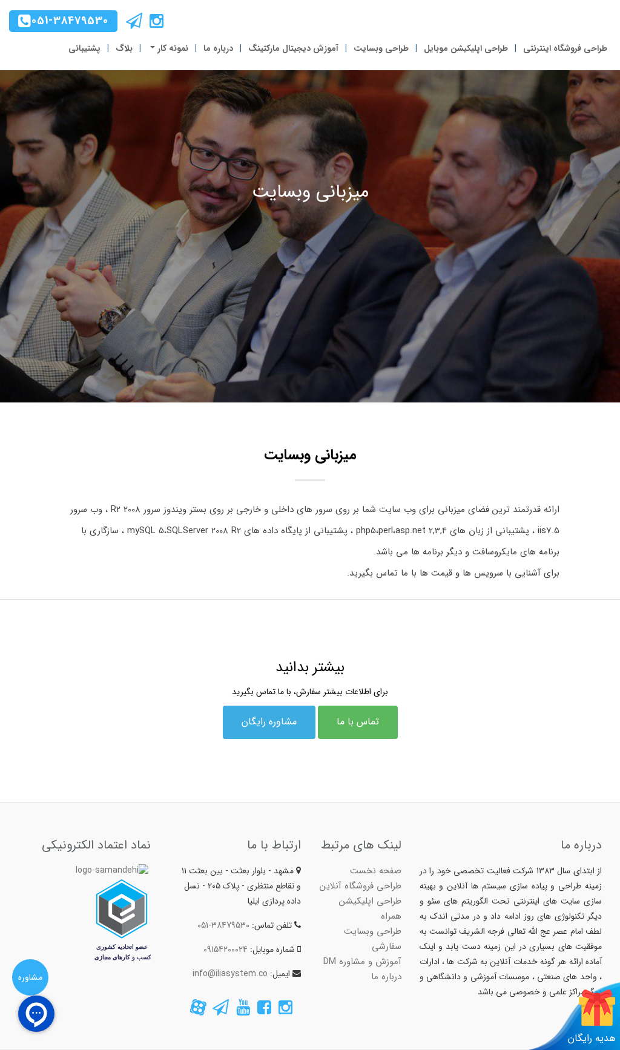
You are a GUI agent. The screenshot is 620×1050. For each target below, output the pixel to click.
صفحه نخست (375, 871)
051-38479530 (69, 20)
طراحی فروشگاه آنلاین (360, 886)
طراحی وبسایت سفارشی (372, 939)
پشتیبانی (84, 48)
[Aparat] (198, 1010)
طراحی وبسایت (381, 48)
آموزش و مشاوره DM (362, 961)
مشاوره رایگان (269, 721)
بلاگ (124, 48)
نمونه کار (171, 48)
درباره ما (218, 48)
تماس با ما (358, 721)
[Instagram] (155, 24)
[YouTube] (243, 1010)
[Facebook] (263, 1010)
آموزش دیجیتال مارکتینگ (293, 48)
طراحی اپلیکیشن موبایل (466, 48)
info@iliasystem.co (230, 973)
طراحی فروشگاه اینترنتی (565, 48)
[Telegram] (134, 24)
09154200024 (225, 949)
